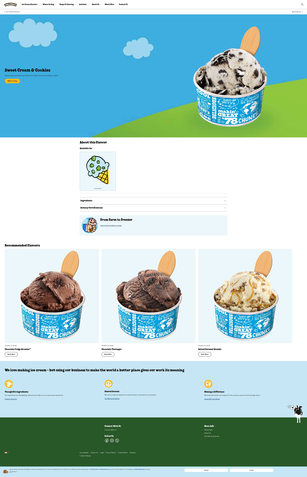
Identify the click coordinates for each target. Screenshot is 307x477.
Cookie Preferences (139, 469)
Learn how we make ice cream (111, 225)
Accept (252, 470)
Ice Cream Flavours (29, 4)
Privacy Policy (103, 469)
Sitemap (132, 453)
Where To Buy (48, 4)
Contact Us (123, 4)
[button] (7, 452)
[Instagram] (112, 440)
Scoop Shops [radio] (97, 188)
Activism (83, 4)
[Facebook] (107, 440)
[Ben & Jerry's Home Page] (10, 4)
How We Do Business (211, 436)
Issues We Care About (212, 399)
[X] (117, 440)
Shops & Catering (66, 4)
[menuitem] (29, 4)
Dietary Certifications (91, 208)
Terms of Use (94, 469)
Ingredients (86, 201)
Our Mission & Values (112, 399)
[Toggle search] (302, 4)
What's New (109, 4)
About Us (95, 4)
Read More (11, 354)
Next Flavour (296, 12)
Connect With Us (110, 430)
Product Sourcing (11, 399)
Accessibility (84, 453)
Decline (206, 470)
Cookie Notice (123, 453)
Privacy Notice (111, 453)
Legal (102, 453)
